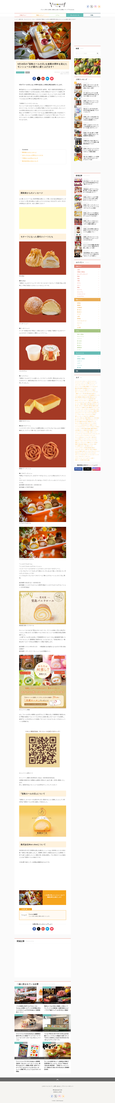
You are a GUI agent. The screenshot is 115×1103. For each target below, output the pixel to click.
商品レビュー (79, 299)
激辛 (81, 388)
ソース (89, 426)
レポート (79, 361)
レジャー (92, 442)
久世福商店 (91, 395)
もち (82, 402)
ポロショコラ (78, 454)
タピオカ (95, 386)
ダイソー (86, 400)
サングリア (87, 440)
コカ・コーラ (83, 432)
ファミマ (97, 395)
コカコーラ (77, 432)
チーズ (91, 402)
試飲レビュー (78, 442)
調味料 (79, 305)
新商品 (84, 397)
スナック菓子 (85, 449)
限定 (79, 430)
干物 (81, 423)
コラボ (94, 425)
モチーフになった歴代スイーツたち (32, 155)
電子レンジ (77, 416)
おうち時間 (77, 446)
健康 (94, 405)
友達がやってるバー (79, 440)
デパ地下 (90, 449)
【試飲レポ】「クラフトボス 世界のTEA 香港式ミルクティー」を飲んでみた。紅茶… (91, 86)
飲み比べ (79, 312)
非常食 (86, 447)
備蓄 (92, 428)
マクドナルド (78, 411)
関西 (91, 404)
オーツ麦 (91, 437)
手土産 (84, 393)
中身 (76, 453)
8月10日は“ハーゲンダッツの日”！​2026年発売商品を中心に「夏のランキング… (91, 182)
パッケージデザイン (79, 447)
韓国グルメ (77, 460)
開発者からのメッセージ (29, 152)
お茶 (93, 412)
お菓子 (93, 393)
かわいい (82, 405)
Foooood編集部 (65, 72)
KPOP (88, 430)
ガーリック (95, 454)
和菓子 (76, 444)
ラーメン (92, 384)
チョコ (91, 433)
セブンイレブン (91, 381)
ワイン (93, 421)
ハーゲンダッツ (83, 384)
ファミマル (84, 435)
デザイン (77, 395)
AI (85, 446)
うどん (90, 414)
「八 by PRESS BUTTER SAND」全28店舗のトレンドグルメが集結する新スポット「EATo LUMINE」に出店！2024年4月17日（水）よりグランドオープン (56, 1037)
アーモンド (81, 433)
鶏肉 (88, 383)
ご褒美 (76, 393)
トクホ (94, 439)
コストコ (77, 384)
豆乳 (81, 437)
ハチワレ (89, 453)
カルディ (86, 395)
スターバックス (91, 388)
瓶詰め (89, 421)
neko (92, 409)
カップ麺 (80, 404)
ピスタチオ (86, 433)
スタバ (92, 444)
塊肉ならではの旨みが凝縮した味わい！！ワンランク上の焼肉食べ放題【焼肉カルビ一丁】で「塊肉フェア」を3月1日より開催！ (56, 1008)
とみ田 (86, 407)
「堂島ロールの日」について (30, 158)
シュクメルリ (89, 454)
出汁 (85, 416)
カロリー (83, 446)
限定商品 (92, 416)
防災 (93, 447)
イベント (79, 338)
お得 (83, 451)
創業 (95, 411)
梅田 (85, 404)
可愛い (88, 432)
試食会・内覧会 (81, 358)
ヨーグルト (77, 418)
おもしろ (94, 426)
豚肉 (76, 388)
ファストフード (81, 294)
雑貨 (87, 419)
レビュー (82, 398)
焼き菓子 (86, 405)
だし (88, 416)
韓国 (85, 430)
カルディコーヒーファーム (81, 458)
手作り (86, 423)
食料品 (79, 303)
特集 (77, 371)
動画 (92, 430)
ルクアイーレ (96, 451)
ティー (76, 414)
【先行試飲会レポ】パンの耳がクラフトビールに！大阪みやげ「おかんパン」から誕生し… (91, 254)
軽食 (89, 418)
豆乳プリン (81, 439)
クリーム (85, 383)
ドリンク (86, 398)
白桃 (97, 418)
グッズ (79, 314)
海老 (94, 390)
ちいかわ (84, 453)
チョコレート (93, 383)
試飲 (90, 398)
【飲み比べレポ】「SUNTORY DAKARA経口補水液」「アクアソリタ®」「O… (91, 110)
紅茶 (90, 393)
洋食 (78, 278)
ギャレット (77, 386)
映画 (98, 411)
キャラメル (77, 402)
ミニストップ (96, 407)
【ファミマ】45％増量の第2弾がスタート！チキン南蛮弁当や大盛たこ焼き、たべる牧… (91, 246)
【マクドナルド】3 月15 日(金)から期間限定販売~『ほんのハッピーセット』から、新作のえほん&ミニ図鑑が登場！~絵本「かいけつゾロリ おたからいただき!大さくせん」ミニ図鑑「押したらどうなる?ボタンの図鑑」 (28, 1066)
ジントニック (93, 440)
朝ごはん (83, 418)
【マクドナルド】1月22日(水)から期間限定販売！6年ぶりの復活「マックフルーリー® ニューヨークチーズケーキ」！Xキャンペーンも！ (28, 1037)
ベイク (94, 432)
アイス (95, 391)
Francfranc (85, 421)
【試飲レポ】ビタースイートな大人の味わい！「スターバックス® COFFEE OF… (90, 102)
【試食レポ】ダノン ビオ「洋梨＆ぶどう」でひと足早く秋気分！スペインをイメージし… (90, 198)
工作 (95, 423)
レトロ (90, 446)
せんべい (77, 423)
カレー (79, 285)
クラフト (91, 423)
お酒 (78, 269)
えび (83, 423)
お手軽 (87, 397)
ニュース (79, 365)
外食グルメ (79, 266)
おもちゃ (91, 411)
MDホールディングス (79, 390)
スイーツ (79, 289)
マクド (86, 411)
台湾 (93, 404)
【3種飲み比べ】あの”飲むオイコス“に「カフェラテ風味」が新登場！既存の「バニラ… (91, 142)
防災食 (89, 447)
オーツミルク (85, 437)
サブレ (87, 456)
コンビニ (82, 395)
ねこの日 (96, 409)
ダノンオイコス (82, 409)
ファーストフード (81, 321)
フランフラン (83, 419)
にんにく (77, 456)
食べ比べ (79, 309)
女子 (90, 419)
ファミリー (82, 412)
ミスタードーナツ (89, 391)
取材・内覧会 (80, 334)
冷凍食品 (79, 307)
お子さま (77, 412)
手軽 (94, 414)
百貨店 (94, 449)
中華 (78, 280)
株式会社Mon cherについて (30, 161)
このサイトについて (47, 1086)
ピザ (76, 407)
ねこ (76, 404)
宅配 (88, 442)
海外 (86, 390)
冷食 (80, 444)
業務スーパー (89, 386)
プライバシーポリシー (67, 1086)
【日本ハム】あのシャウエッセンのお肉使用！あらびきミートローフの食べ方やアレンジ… (91, 126)
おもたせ (77, 451)
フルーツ (90, 439)
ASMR (82, 460)
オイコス (88, 409)
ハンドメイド (78, 425)
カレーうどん (85, 414)
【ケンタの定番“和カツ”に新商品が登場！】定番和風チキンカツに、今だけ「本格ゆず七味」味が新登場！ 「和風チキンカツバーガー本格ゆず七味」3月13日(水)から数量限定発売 (56, 1065)
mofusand (84, 425)
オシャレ (77, 398)
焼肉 (78, 287)
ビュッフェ (80, 292)
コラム (77, 331)
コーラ (81, 430)
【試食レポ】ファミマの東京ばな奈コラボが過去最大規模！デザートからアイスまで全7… (91, 214)
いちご (92, 418)
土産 (76, 430)
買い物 (79, 367)
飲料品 (79, 318)
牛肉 (79, 388)
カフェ (79, 283)
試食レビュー (94, 400)
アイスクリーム (78, 383)
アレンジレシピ (90, 435)
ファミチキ (77, 426)
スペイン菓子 (91, 458)
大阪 (88, 404)
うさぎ (93, 453)
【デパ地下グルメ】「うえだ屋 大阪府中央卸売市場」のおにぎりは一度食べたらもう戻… (91, 94)
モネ (81, 456)
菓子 (82, 444)
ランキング (96, 433)
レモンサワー (78, 449)
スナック (80, 407)
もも (78, 419)
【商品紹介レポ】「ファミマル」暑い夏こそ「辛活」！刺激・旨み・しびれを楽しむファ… (91, 190)
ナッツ (76, 433)
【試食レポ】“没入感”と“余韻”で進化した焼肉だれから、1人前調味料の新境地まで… (90, 134)
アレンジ (77, 437)
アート (84, 456)
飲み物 (93, 398)
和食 (78, 276)
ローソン (86, 381)
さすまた (84, 454)
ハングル (95, 430)
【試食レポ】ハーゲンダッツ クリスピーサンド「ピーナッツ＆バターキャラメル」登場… (91, 206)
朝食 (86, 418)
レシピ (79, 349)
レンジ (82, 416)
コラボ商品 (83, 386)
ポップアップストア (82, 274)
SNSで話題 (86, 460)
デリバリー (84, 442)
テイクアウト (80, 296)
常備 (85, 428)
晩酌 (81, 421)
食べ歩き (79, 341)
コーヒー (82, 400)
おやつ (94, 397)
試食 (76, 397)
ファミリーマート (79, 381)
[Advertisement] (42, 136)
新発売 (95, 428)
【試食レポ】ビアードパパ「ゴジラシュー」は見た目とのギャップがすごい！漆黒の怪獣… (91, 150)
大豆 (95, 437)
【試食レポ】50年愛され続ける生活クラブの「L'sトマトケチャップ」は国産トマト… (91, 230)
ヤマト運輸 (89, 425)
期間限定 (80, 397)
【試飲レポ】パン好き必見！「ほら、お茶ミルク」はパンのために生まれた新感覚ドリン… (91, 118)
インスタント (78, 428)
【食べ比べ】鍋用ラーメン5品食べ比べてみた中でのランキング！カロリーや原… (91, 158)
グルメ (27, 72)
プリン (85, 439)
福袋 (81, 451)
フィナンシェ (78, 435)
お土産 (79, 327)
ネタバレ (80, 453)
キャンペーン (80, 336)
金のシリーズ (78, 391)
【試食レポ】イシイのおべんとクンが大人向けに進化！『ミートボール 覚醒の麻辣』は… (90, 222)
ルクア (90, 451)
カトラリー (94, 419)
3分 (97, 426)
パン (78, 325)
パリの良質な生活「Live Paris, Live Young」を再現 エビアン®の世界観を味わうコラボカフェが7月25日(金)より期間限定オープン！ (28, 1009)
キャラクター (88, 412)
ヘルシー (81, 393)
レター (79, 363)
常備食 (88, 428)
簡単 (91, 397)
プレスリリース (20, 72)
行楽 (96, 442)
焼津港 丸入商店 (57, 1092)
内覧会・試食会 (81, 272)
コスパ (86, 451)
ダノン (76, 409)
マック (83, 411)
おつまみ (77, 421)
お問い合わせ (57, 1086)
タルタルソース (84, 426)
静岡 (83, 407)
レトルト (85, 402)
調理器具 (79, 347)
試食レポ (96, 402)
